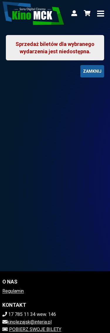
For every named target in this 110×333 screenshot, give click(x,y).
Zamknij (92, 71)
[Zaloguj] (74, 13)
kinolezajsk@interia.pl (29, 322)
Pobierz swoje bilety (35, 329)
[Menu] (101, 13)
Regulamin (13, 291)
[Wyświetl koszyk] (87, 13)
